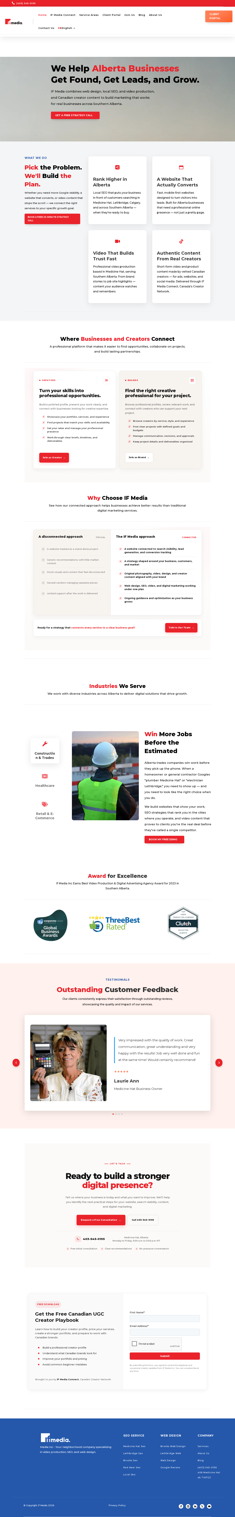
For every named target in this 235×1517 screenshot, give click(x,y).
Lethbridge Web (171, 1453)
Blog (142, 15)
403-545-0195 (94, 1239)
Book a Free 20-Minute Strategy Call (48, 219)
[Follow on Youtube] (209, 1506)
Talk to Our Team (181, 627)
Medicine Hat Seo (134, 1446)
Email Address (139, 1326)
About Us (155, 15)
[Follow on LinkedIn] (195, 1506)
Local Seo (129, 1474)
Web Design (168, 1460)
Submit (165, 1356)
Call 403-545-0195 (143, 1220)
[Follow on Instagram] (188, 1506)
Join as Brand (139, 457)
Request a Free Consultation (101, 1220)
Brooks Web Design (173, 1446)
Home (42, 15)
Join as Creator (54, 457)
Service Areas (89, 15)
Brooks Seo (130, 1460)
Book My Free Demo (163, 839)
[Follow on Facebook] (181, 1506)
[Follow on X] (202, 1506)
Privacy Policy (117, 1505)
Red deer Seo (132, 1467)
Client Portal (112, 15)
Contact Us (46, 28)
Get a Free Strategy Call (74, 115)
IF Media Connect (63, 15)
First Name (137, 1312)
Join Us (129, 15)
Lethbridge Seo (133, 1453)
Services (203, 1446)
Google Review (170, 1467)
